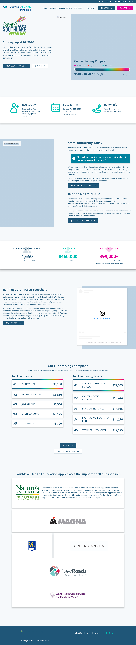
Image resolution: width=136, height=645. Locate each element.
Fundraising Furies (93, 408)
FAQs (45, 8)
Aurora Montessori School (93, 385)
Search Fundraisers (66, 451)
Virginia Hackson (31, 394)
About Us (52, 8)
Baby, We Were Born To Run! (95, 419)
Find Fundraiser (120, 2)
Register (105, 8)
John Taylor (28, 384)
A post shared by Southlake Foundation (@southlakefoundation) (102, 342)
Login (131, 2)
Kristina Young (30, 413)
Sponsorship (79, 8)
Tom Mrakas (28, 423)
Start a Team (12, 323)
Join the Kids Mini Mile (81, 220)
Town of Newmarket (94, 430)
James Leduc (28, 404)
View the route (110, 109)
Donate (123, 8)
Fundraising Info (65, 8)
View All (67, 445)
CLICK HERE (67, 497)
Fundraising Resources (82, 185)
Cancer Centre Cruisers (90, 398)
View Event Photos (15, 66)
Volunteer (91, 8)
